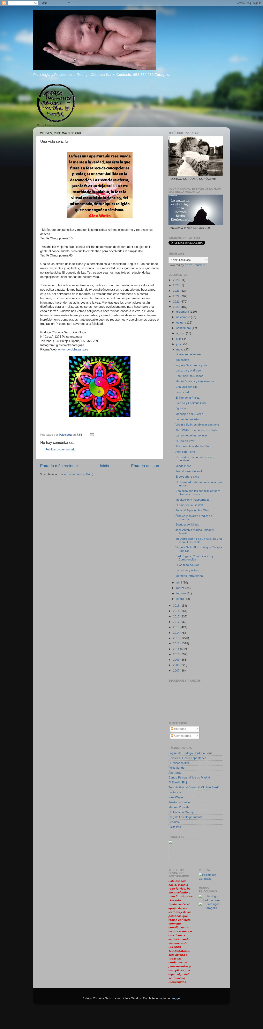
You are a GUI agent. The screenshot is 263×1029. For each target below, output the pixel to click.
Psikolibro (174, 826)
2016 (176, 621)
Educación (182, 359)
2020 (176, 307)
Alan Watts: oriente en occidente (196, 430)
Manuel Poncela (178, 807)
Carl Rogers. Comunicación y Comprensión (194, 558)
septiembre (184, 327)
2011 (176, 649)
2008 (176, 665)
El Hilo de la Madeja (181, 812)
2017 (176, 616)
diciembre (183, 311)
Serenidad (182, 392)
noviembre (183, 317)
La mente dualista (187, 419)
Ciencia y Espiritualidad (190, 403)
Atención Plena (185, 451)
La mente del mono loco (191, 435)
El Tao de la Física (187, 397)
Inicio (104, 466)
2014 (176, 632)
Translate (199, 265)
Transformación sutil (188, 471)
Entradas (179, 728)
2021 (176, 301)
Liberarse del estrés (188, 354)
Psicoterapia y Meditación (192, 446)
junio (179, 344)
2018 (176, 611)
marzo (180, 587)
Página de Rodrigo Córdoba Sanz (190, 753)
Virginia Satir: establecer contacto (197, 424)
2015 (176, 627)
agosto (181, 333)
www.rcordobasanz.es (73, 349)
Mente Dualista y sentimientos (195, 381)
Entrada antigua (145, 466)
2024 (176, 285)
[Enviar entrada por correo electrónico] (92, 434)
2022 (176, 296)
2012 (176, 643)
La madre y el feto (187, 570)
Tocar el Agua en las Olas (192, 510)
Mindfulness (183, 466)
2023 (176, 290)
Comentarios (182, 735)
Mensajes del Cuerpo (189, 413)
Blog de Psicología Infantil (185, 817)
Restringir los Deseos (189, 375)
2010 (176, 654)
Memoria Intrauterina (189, 575)
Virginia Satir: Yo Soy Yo (191, 365)
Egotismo (181, 408)
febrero (181, 593)
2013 (176, 638)
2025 (176, 280)
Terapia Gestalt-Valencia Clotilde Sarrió (193, 787)
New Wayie (175, 797)
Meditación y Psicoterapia (192, 499)
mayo (180, 349)
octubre (181, 322)
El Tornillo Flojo (178, 782)
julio (179, 338)
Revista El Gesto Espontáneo (187, 758)
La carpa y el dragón (188, 370)
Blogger (176, 998)
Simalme (174, 822)
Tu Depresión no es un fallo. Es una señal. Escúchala (198, 540)
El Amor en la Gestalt (189, 505)
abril (179, 582)
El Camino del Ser (187, 564)
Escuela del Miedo (187, 524)
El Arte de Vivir (184, 440)
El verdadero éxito (187, 476)
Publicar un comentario (60, 449)
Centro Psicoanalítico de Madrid (189, 777)
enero (180, 598)
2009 (176, 659)
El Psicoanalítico (179, 762)
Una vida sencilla (186, 386)
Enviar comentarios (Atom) (76, 474)
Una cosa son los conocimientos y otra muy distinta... (197, 492)
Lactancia (174, 792)
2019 (176, 605)
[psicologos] (185, 859)
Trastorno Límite (179, 802)
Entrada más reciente (59, 466)
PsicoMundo (176, 767)
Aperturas (174, 772)
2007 (176, 670)
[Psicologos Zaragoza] (211, 878)
